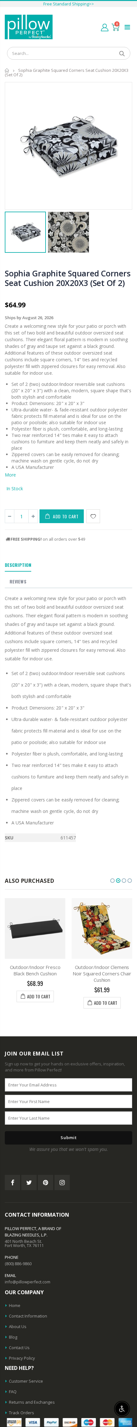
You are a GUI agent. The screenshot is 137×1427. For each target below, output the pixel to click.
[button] (112, 880)
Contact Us (19, 1347)
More (10, 475)
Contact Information (28, 1316)
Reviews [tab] (18, 581)
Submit (69, 1137)
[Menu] (127, 27)
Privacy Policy (22, 1358)
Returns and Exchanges (32, 1402)
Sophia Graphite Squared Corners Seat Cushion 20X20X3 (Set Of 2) (67, 278)
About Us (17, 1326)
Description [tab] (18, 564)
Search (122, 53)
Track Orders (21, 1413)
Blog (13, 1337)
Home (7, 70)
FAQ (13, 1391)
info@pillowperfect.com (27, 1282)
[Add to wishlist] (93, 516)
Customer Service (26, 1381)
